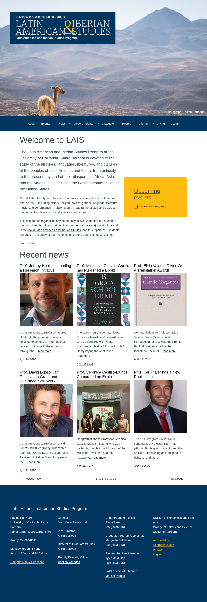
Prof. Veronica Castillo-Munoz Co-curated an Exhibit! (102, 374)
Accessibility (161, 540)
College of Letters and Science (173, 527)
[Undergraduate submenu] (98, 124)
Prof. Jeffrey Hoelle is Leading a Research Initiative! (45, 267)
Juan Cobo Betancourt (72, 522)
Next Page (179, 478)
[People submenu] (135, 124)
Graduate (108, 123)
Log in (157, 554)
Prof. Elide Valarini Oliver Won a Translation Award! (159, 267)
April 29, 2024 (28, 359)
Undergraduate (83, 123)
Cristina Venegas (69, 562)
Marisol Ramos (115, 575)
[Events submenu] (54, 124)
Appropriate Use (163, 544)
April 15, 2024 (85, 466)
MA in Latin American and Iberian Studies (54, 230)
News (62, 123)
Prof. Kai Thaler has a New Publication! (157, 374)
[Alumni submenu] (153, 124)
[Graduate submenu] (118, 124)
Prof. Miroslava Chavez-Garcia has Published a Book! (103, 267)
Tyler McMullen (115, 558)
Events (45, 123)
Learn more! (27, 243)
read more (44, 351)
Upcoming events (147, 194)
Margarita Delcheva (118, 540)
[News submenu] (70, 124)
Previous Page (30, 478)
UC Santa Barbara (165, 531)
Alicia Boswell (67, 535)
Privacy (158, 549)
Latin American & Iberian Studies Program (48, 508)
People (126, 123)
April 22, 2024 (142, 359)
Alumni (143, 123)
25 (114, 478)
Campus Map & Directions (27, 562)
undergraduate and (91, 225)
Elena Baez (112, 522)
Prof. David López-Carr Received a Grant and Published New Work (39, 376)
